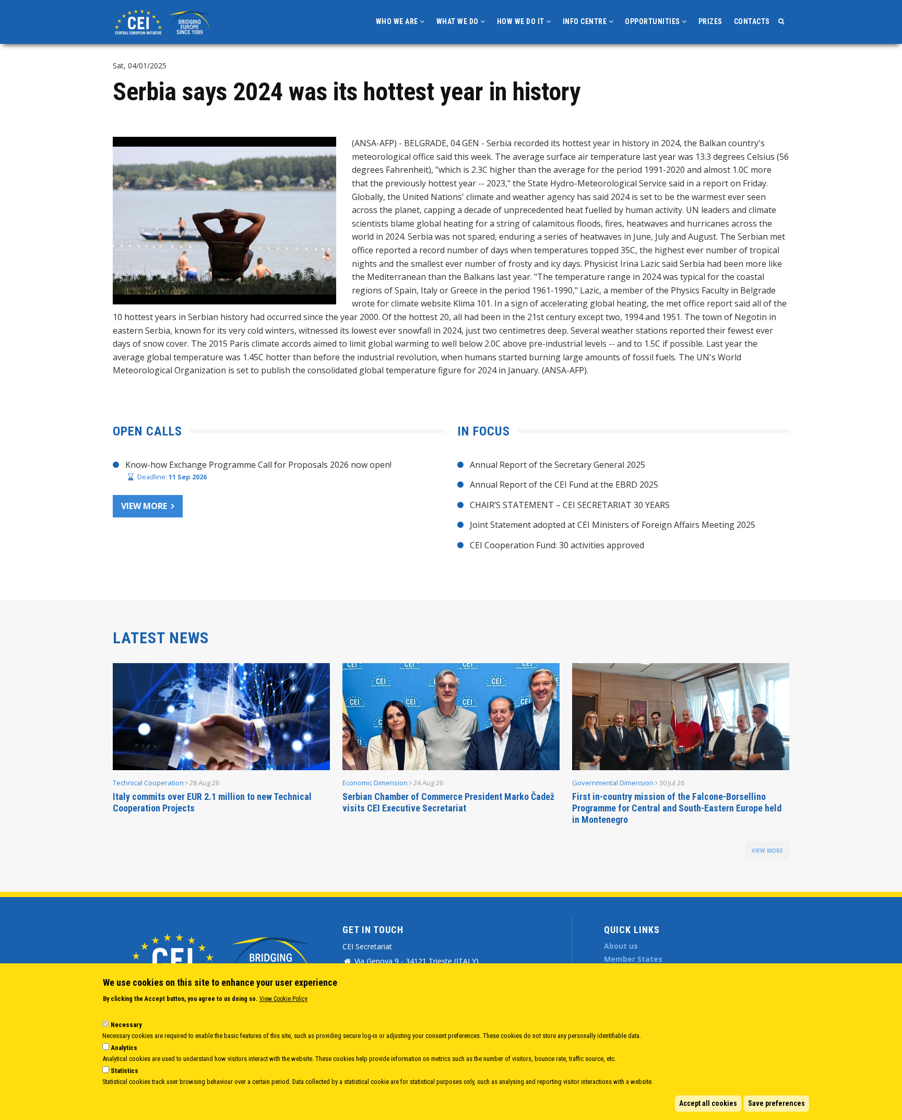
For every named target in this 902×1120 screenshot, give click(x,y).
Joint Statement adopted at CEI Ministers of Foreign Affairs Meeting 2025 (612, 524)
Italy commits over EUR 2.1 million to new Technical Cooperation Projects (212, 802)
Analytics (124, 1048)
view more (767, 850)
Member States (633, 959)
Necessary (126, 1025)
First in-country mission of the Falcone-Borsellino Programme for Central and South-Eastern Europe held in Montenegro (676, 808)
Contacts (752, 21)
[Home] (164, 21)
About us (621, 946)
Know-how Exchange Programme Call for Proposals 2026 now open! (258, 464)
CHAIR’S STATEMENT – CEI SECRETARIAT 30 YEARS (570, 505)
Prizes (710, 21)
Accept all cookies (708, 1103)
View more (144, 506)
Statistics (124, 1071)
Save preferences (776, 1103)
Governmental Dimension (613, 782)
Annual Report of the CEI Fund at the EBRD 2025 (564, 484)
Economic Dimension (375, 782)
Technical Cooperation (148, 782)
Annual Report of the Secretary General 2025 (557, 464)
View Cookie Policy (283, 999)
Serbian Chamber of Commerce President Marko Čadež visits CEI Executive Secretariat (448, 802)
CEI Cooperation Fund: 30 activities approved (557, 545)
